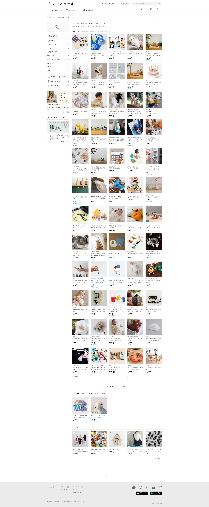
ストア (49, 63)
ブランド (50, 67)
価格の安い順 (95, 31)
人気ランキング (52, 44)
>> (135, 377)
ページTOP (106, 475)
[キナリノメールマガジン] (160, 488)
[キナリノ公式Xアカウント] (147, 488)
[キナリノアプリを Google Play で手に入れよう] (156, 494)
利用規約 (57, 501)
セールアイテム (52, 48)
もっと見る (158, 458)
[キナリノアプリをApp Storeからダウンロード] (142, 494)
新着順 (88, 31)
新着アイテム (51, 41)
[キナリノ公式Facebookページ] (134, 488)
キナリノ (50, 490)
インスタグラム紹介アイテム (56, 59)
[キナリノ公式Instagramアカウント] (140, 488)
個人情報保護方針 (67, 501)
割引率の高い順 (105, 31)
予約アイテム (51, 55)
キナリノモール (51, 17)
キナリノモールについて (80, 487)
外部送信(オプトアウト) (80, 501)
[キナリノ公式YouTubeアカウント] (153, 488)
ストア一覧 (64, 490)
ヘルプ (75, 490)
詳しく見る (66, 112)
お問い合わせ (77, 492)
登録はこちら (65, 141)
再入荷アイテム (52, 52)
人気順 (82, 31)
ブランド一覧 (65, 487)
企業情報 (49, 501)
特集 (48, 70)
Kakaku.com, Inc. (157, 503)
